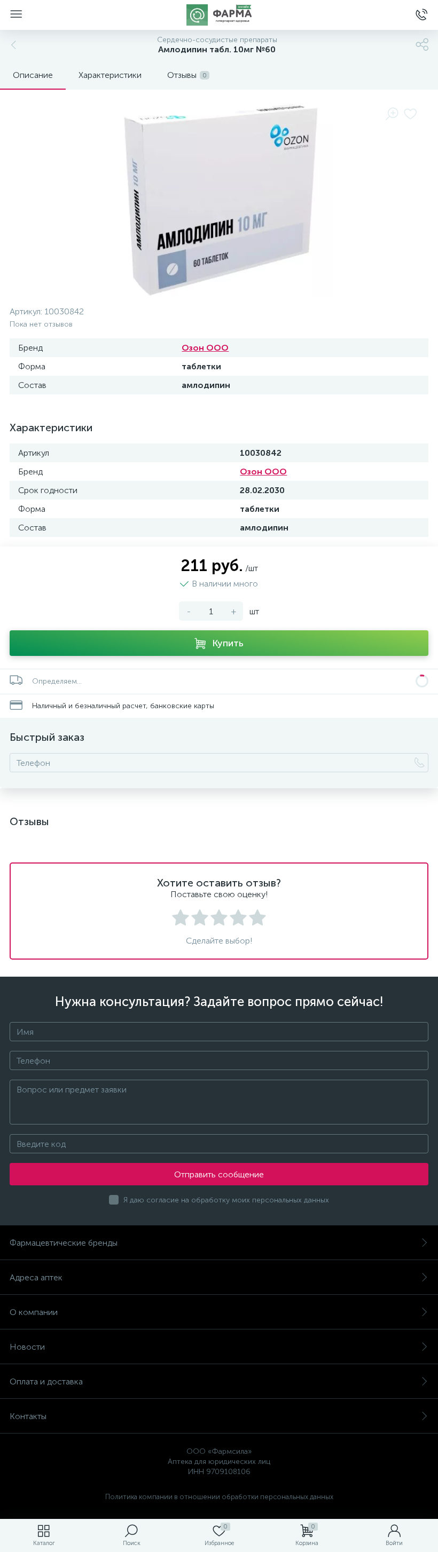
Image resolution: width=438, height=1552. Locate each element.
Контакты (28, 1416)
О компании (34, 1312)
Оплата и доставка (46, 1381)
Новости (27, 1347)
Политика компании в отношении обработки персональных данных (219, 1497)
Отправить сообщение (219, 1174)
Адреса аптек (36, 1277)
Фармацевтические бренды (64, 1243)
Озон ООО (205, 348)
